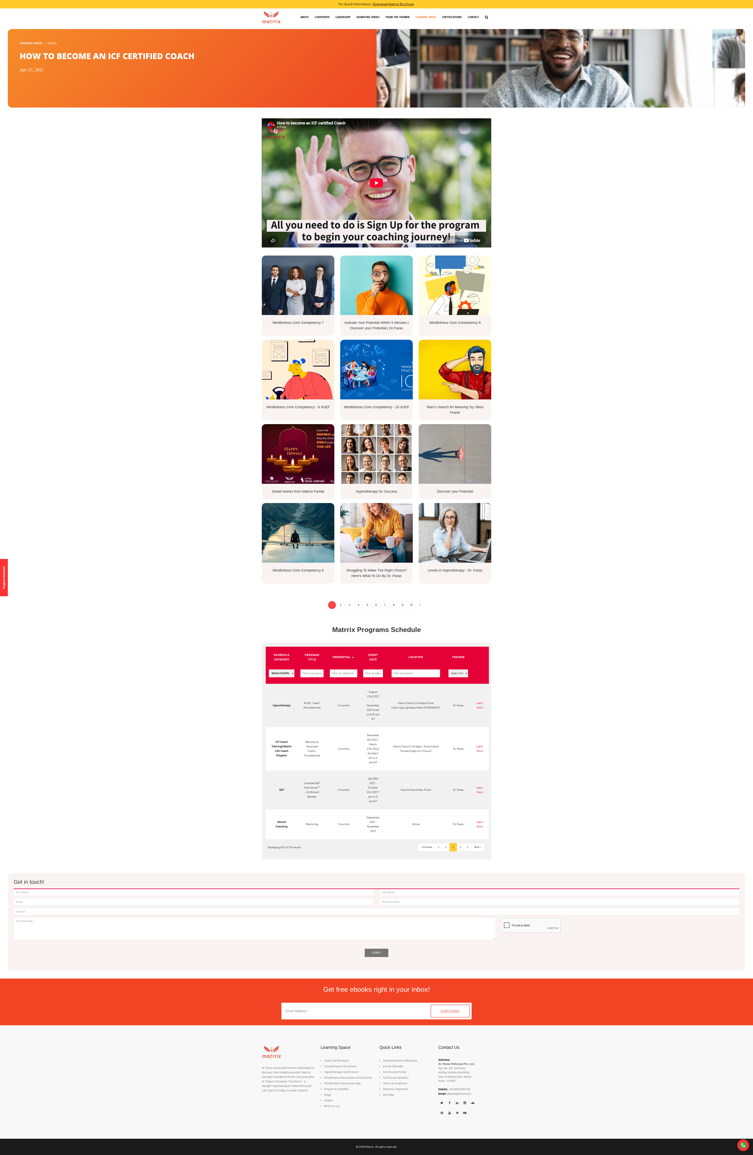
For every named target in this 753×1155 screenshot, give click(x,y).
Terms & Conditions (394, 1083)
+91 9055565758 (459, 1089)
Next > (477, 847)
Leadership (343, 17)
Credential (341, 657)
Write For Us (331, 1106)
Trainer (458, 657)
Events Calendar (392, 1066)
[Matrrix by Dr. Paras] (271, 17)
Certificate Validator (395, 1077)
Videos (328, 1100)
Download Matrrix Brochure (393, 4)
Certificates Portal (394, 1072)
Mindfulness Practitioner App (342, 1083)
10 (411, 605)
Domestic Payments (395, 1089)
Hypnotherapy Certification (341, 1072)
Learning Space (426, 17)
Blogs (327, 1095)
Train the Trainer (397, 17)
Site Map (388, 1095)
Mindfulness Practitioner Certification (348, 1077)
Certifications (452, 17)
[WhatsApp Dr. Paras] (743, 1145)
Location (415, 657)
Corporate (322, 17)
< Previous (426, 847)
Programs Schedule (336, 1089)
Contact (473, 17)
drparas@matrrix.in (459, 1094)
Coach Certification (336, 1060)
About (304, 17)
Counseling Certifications (340, 1066)
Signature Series (367, 17)
